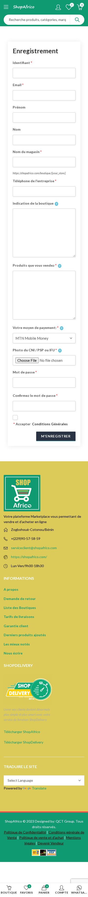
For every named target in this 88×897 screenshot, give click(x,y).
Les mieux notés (17, 644)
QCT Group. (65, 821)
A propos (11, 589)
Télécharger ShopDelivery (23, 742)
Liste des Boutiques (20, 608)
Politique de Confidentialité (25, 832)
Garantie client (16, 626)
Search (77, 20)
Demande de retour (20, 599)
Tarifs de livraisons (19, 617)
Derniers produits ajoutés (25, 635)
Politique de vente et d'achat (41, 837)
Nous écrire (13, 653)
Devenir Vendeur (51, 843)
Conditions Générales (50, 424)
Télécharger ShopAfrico (22, 732)
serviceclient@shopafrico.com (34, 548)
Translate (39, 788)
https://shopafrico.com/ (29, 557)
